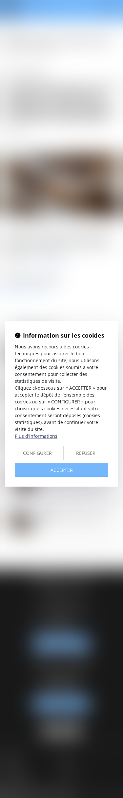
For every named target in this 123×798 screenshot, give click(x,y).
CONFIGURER (37, 453)
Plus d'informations (36, 436)
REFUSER (85, 453)
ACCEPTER (62, 470)
